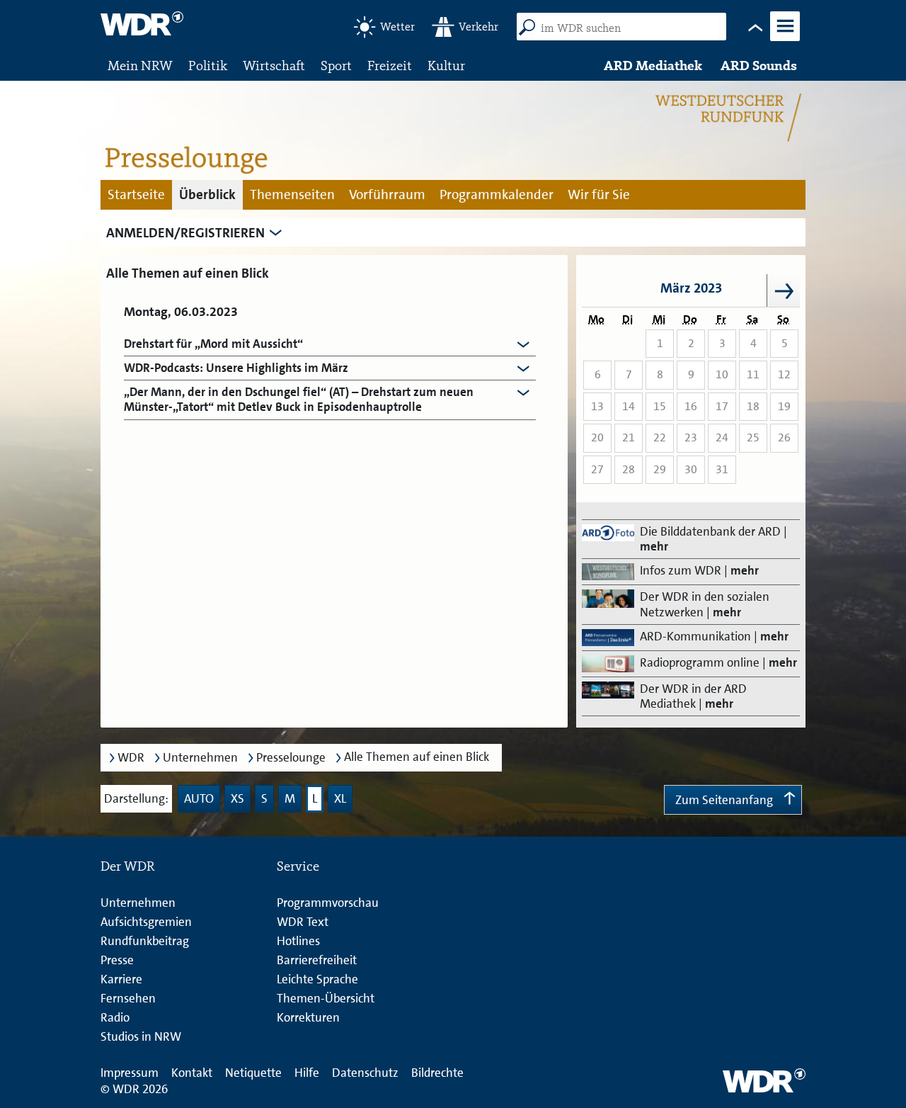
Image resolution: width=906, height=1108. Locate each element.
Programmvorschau (328, 902)
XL (340, 798)
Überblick (207, 194)
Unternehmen (200, 757)
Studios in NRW (141, 1036)
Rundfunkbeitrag (145, 941)
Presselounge (291, 757)
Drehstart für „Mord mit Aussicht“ (213, 344)
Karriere (121, 979)
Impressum (130, 1072)
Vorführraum (387, 194)
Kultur (446, 65)
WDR (130, 757)
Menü (784, 39)
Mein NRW (140, 65)
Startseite (136, 194)
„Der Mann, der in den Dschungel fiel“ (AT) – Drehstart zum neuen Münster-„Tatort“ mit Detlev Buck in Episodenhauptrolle (299, 399)
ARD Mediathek (653, 65)
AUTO (199, 798)
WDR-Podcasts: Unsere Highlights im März (236, 368)
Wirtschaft (274, 65)
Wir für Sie (599, 194)
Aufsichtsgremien (146, 921)
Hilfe (306, 1072)
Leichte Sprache (317, 979)
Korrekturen (308, 1017)
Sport (336, 65)
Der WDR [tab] (128, 866)
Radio (115, 1017)
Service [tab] (298, 866)
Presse (117, 960)
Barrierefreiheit (317, 960)
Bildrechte (437, 1072)
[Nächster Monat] (783, 290)
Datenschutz (365, 1072)
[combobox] (627, 28)
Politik (207, 65)
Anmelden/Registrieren (185, 233)
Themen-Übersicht (325, 998)
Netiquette (253, 1072)
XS (237, 798)
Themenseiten (292, 194)
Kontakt (191, 1072)
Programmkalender (497, 194)
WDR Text (302, 921)
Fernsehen (128, 998)
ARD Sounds (759, 65)
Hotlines (298, 941)
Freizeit (389, 65)
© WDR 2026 (134, 1089)
